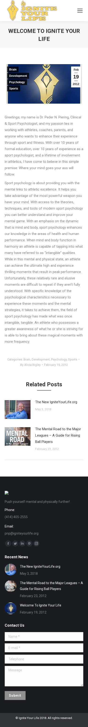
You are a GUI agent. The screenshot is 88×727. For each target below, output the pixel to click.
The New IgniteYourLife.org (56, 402)
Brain (12, 69)
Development (18, 76)
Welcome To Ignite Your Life (40, 605)
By (30, 365)
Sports (13, 88)
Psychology (17, 82)
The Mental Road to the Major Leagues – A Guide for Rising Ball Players (58, 435)
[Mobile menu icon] (80, 10)
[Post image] (18, 409)
